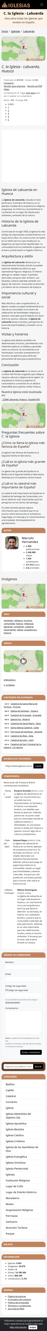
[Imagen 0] (21, 604)
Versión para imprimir (14, 86)
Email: (8, 974)
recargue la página (12, 1002)
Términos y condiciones (19, 1305)
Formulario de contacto (19, 1299)
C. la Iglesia (9, 685)
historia (7, 632)
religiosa (18, 620)
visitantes (8, 620)
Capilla (10, 1090)
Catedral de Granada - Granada (26, 715)
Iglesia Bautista (15, 1129)
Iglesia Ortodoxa (16, 1162)
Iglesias (15, 31)
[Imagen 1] (26, 604)
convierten (19, 626)
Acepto (33, 1327)
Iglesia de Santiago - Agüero (24, 711)
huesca (19, 623)
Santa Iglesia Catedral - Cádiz (25, 727)
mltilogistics (10, 679)
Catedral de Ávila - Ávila (22, 735)
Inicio (5, 31)
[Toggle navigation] (41, 4)
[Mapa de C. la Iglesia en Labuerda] (23, 415)
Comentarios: (12, 1008)
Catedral (11, 1096)
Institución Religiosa (18, 1180)
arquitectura (30, 629)
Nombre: (9, 962)
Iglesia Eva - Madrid (20, 719)
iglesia (20, 629)
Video (6, 89)
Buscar (38, 1066)
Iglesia (10, 1108)
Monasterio (12, 1198)
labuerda (8, 626)
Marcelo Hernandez (30, 540)
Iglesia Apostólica (16, 1123)
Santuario (11, 1221)
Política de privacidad (18, 1302)
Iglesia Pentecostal (17, 1168)
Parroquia (12, 1216)
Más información (18, 1327)
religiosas (29, 623)
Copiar (38, 766)
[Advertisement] (23, 156)
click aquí (30, 93)
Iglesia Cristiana (15, 1141)
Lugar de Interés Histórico (21, 1192)
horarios (28, 620)
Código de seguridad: (15, 986)
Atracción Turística (16, 1227)
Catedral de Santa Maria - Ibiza (26, 723)
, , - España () (21, 399)
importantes (10, 629)
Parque (10, 1233)
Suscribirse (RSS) (16, 1308)
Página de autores (17, 1296)
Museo (10, 1204)
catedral (29, 626)
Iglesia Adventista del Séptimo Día (18, 1115)
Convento (11, 1102)
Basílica (10, 1084)
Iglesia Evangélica (16, 1156)
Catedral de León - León (22, 740)
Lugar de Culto (14, 1186)
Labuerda (28, 31)
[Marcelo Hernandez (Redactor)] (12, 542)
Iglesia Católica (15, 1135)
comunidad (9, 623)
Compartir (9, 83)
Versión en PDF (34, 86)
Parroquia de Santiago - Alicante (26, 731)
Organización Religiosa (19, 1210)
